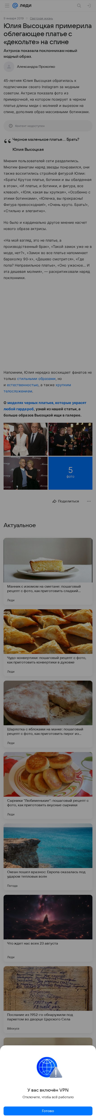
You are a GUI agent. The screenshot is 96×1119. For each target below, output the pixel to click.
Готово (48, 1111)
